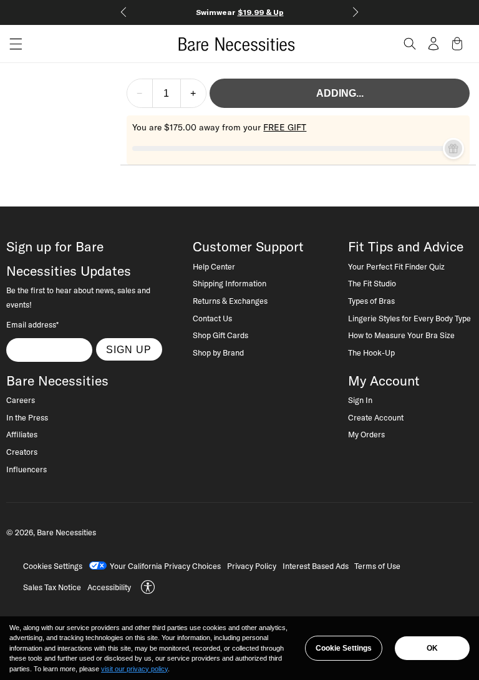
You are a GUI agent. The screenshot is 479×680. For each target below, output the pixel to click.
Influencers (26, 469)
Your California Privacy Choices (165, 566)
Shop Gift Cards (220, 335)
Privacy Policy (251, 566)
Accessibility (109, 587)
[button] (11, 44)
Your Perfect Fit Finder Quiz (396, 266)
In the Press (27, 417)
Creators (21, 452)
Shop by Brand (218, 352)
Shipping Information (229, 283)
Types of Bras (371, 301)
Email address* (32, 324)
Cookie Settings (344, 648)
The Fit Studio (372, 283)
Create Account (376, 417)
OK (432, 648)
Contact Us (212, 318)
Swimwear (240, 12)
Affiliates (21, 434)
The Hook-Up (371, 352)
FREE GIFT (284, 127)
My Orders (366, 434)
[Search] (410, 44)
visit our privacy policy (134, 669)
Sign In (360, 400)
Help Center (214, 266)
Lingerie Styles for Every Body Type (409, 318)
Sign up (129, 349)
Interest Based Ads (316, 566)
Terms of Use (377, 566)
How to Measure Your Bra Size (401, 335)
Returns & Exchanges (230, 301)
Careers (20, 400)
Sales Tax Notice (52, 587)
